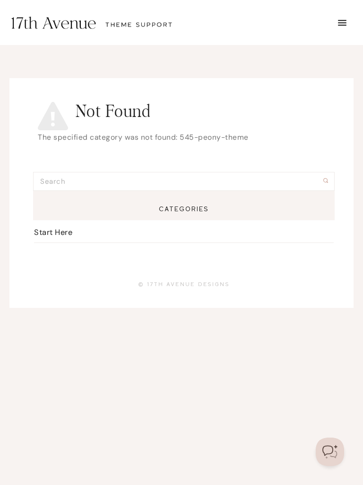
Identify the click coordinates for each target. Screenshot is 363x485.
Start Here (53, 232)
